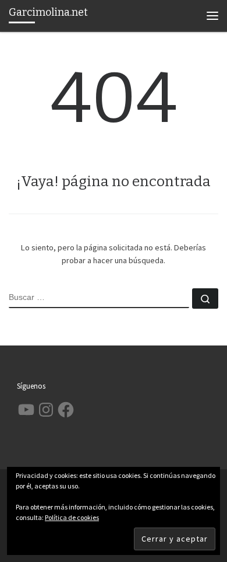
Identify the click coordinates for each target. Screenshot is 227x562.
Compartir (147, 281)
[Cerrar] (186, 274)
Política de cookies (72, 517)
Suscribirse (91, 281)
